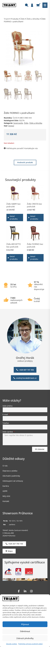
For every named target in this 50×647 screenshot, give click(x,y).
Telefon (6, 423)
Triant (6, 19)
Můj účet (6, 496)
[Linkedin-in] (25, 591)
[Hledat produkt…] (27, 5)
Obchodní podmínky (11, 476)
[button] (44, 5)
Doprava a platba (10, 471)
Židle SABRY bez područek (13, 205)
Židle (22, 19)
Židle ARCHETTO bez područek (13, 245)
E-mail (5, 415)
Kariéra (6, 486)
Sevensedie (18, 123)
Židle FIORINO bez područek (35, 245)
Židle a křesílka (33, 19)
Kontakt (6, 501)
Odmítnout (25, 631)
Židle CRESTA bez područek (34, 205)
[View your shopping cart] (39, 5)
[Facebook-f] (19, 591)
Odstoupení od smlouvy (13, 481)
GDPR (5, 491)
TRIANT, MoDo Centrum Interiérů (15, 530)
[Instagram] (31, 591)
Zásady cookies (11, 644)
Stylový (11, 126)
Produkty (14, 19)
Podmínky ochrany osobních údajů (30, 644)
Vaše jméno (7, 406)
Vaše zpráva (8, 432)
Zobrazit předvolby (25, 638)
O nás (5, 465)
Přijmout (25, 624)
